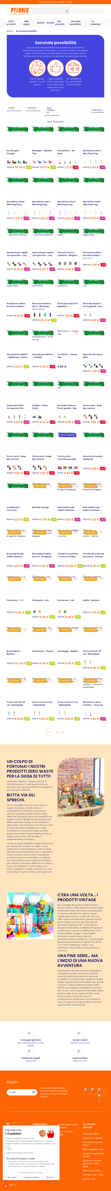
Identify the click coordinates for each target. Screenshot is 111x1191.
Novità (40, 22)
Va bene (50, 1177)
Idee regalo (26, 23)
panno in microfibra (28, 857)
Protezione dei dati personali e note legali (92, 1163)
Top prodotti (59, 23)
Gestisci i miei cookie (93, 1174)
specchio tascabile (86, 990)
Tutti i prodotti (11, 23)
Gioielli (50, 22)
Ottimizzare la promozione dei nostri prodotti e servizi (28, 1162)
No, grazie (12, 1177)
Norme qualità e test (93, 1149)
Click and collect (91, 1134)
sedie (68, 996)
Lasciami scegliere (31, 1177)
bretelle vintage (72, 933)
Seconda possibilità (75, 23)
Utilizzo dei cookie (91, 1170)
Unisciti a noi (89, 1179)
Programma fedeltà (92, 1138)
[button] (5, 1186)
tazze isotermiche (25, 852)
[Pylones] (20, 11)
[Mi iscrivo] (33, 1092)
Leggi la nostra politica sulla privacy (19, 1153)
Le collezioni (96, 23)
